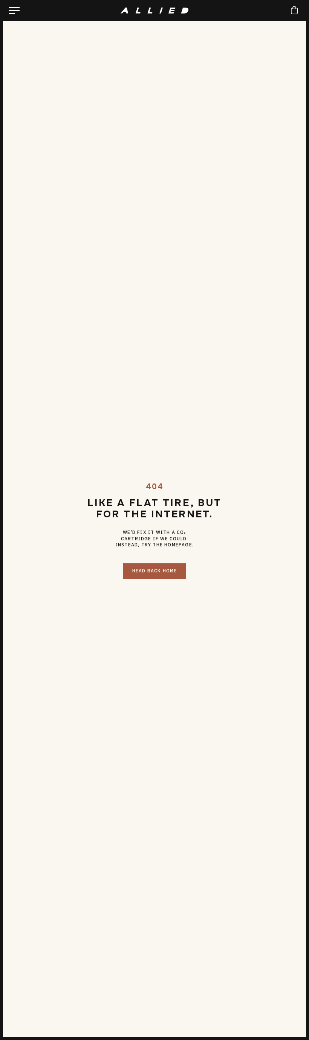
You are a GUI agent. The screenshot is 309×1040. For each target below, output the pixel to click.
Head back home (154, 571)
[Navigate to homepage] (154, 10)
